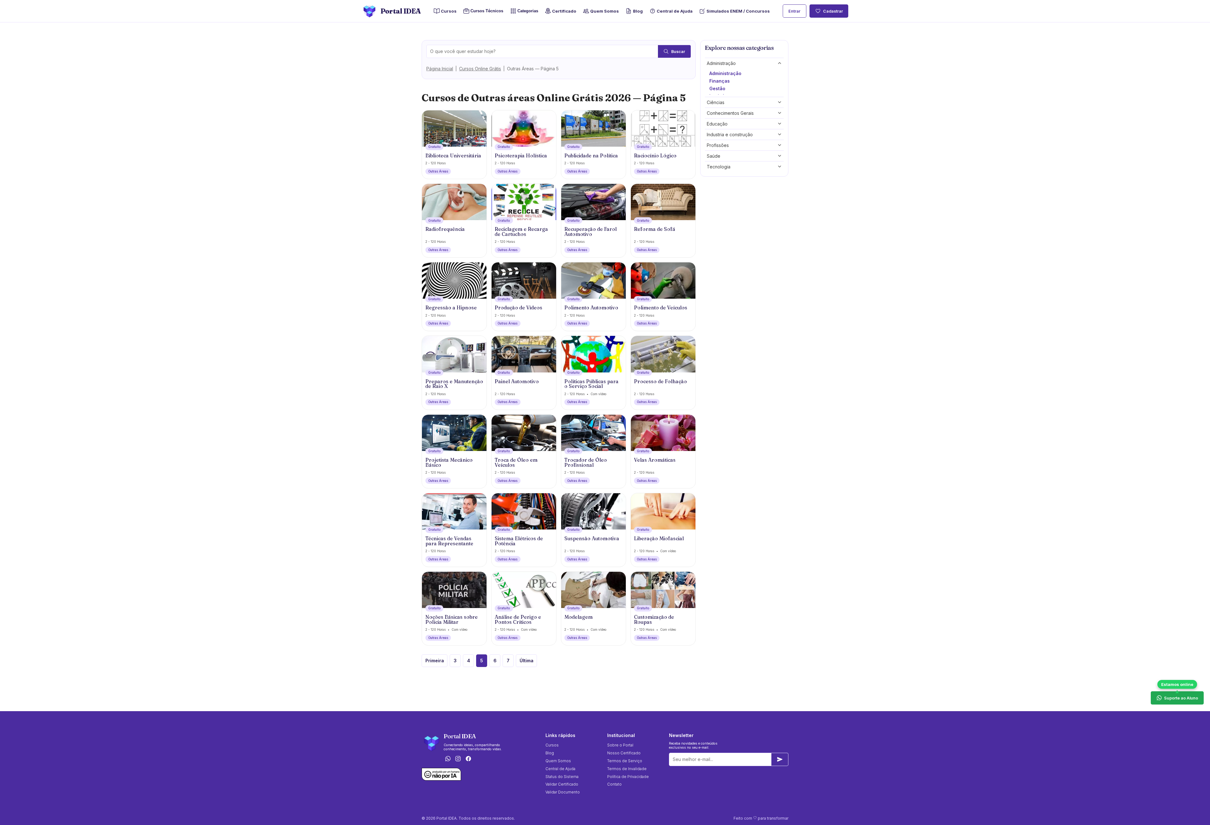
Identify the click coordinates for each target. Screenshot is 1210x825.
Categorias (527, 11)
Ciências (715, 102)
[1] (779, 759)
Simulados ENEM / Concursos (738, 11)
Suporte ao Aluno (1181, 698)
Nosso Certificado (624, 753)
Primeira (434, 660)
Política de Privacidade (628, 776)
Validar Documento (562, 792)
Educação (717, 123)
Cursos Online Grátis (480, 68)
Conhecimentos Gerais (730, 113)
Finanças (719, 81)
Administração (721, 63)
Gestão (717, 88)
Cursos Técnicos (485, 11)
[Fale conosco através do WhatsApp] (448, 759)
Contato (614, 784)
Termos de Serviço (624, 760)
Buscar (678, 51)
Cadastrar (833, 11)
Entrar (794, 11)
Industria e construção (730, 134)
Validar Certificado (561, 784)
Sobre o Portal (620, 745)
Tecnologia (718, 166)
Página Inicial (439, 68)
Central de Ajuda (675, 11)
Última (526, 660)
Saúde (713, 156)
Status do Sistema (562, 776)
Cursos (449, 11)
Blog (637, 11)
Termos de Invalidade (627, 768)
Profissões (718, 145)
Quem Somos (604, 11)
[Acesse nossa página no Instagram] (458, 759)
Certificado (564, 11)
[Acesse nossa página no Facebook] (468, 759)
